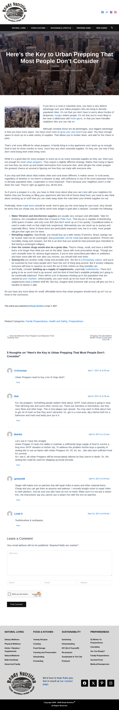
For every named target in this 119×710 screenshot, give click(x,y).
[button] (84, 683)
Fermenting (38, 661)
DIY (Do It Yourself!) (70, 648)
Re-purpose (67, 652)
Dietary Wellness (12, 640)
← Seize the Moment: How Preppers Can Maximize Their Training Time (30, 337)
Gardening (66, 640)
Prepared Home (84, 28)
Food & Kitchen (38, 28)
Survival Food (96, 660)
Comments (55, 71)
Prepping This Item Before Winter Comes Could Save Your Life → (101, 338)
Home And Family (12, 664)
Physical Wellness (13, 644)
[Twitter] (107, 12)
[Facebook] (102, 12)
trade (85, 192)
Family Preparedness (37, 321)
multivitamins (92, 269)
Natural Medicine (12, 656)
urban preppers (34, 162)
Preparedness (76, 321)
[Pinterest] (115, 12)
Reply (18, 382)
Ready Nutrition (37, 306)
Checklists (95, 647)
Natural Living (19, 28)
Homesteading (68, 644)
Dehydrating (38, 657)
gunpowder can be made (66, 238)
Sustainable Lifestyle (61, 28)
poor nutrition (29, 278)
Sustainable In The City (72, 657)
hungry (58, 115)
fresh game (76, 118)
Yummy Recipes (40, 640)
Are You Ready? (97, 651)
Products (66, 661)
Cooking (37, 644)
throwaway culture (92, 260)
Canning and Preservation (44, 652)
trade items (29, 205)
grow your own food (70, 132)
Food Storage (39, 648)
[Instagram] (111, 12)
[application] (27, 28)
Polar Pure (65, 219)
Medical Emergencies (99, 664)
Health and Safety (58, 321)
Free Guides (101, 28)
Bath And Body (11, 660)
